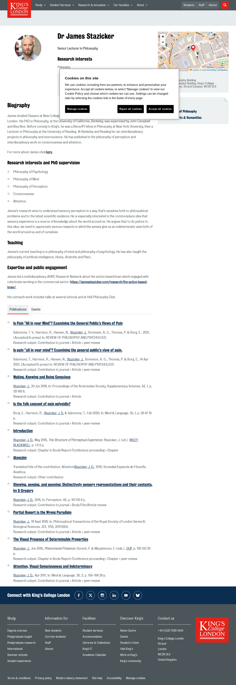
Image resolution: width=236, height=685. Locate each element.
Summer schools (24, 656)
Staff (201, 5)
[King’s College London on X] (90, 595)
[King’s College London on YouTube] (126, 595)
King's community (136, 662)
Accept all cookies (160, 109)
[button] (193, 48)
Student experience (24, 662)
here (49, 152)
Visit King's (136, 649)
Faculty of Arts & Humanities (182, 117)
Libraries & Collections (99, 643)
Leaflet (195, 69)
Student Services (63, 6)
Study (41, 6)
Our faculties (124, 6)
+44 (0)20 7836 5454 (170, 630)
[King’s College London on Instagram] (102, 595)
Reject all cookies (130, 109)
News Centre (136, 631)
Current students (61, 637)
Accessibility (114, 678)
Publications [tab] (18, 309)
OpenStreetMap (209, 69)
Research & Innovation (94, 6)
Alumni (213, 5)
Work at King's (136, 656)
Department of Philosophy (179, 111)
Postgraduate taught (24, 637)
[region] (119, 94)
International (24, 649)
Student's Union (136, 643)
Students (188, 5)
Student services (99, 631)
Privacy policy (43, 678)
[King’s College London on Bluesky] (137, 595)
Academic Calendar (99, 656)
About (143, 6)
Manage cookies (135, 678)
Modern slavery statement (72, 678)
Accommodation (99, 637)
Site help (97, 678)
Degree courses (24, 631)
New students (61, 631)
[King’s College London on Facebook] (78, 595)
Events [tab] (36, 309)
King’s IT (99, 649)
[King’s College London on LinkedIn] (114, 595)
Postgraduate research (24, 643)
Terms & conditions (19, 678)
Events (136, 637)
